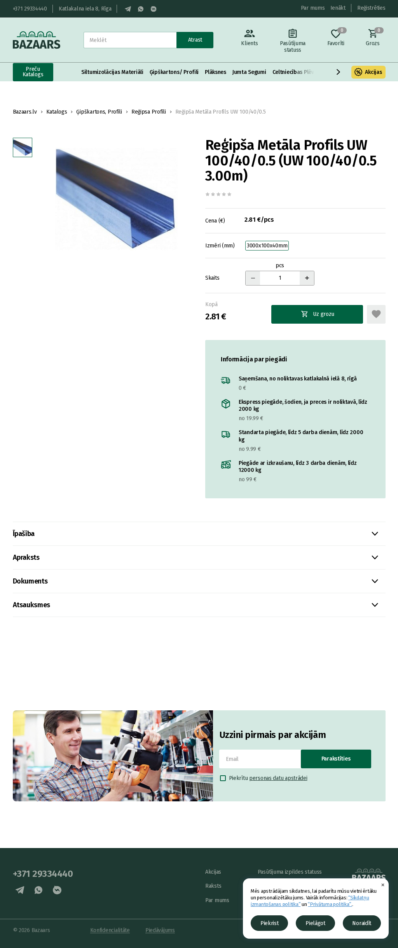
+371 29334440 (30, 8)
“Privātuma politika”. (330, 904)
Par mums (313, 8)
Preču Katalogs (33, 72)
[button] (338, 72)
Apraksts (26, 557)
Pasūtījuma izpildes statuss (290, 872)
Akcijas (373, 72)
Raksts (213, 886)
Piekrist (269, 923)
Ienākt (338, 8)
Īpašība (24, 533)
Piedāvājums (160, 930)
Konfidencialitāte (110, 930)
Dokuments (30, 581)
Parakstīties (336, 758)
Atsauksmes (31, 605)
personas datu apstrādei (278, 778)
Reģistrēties (371, 8)
